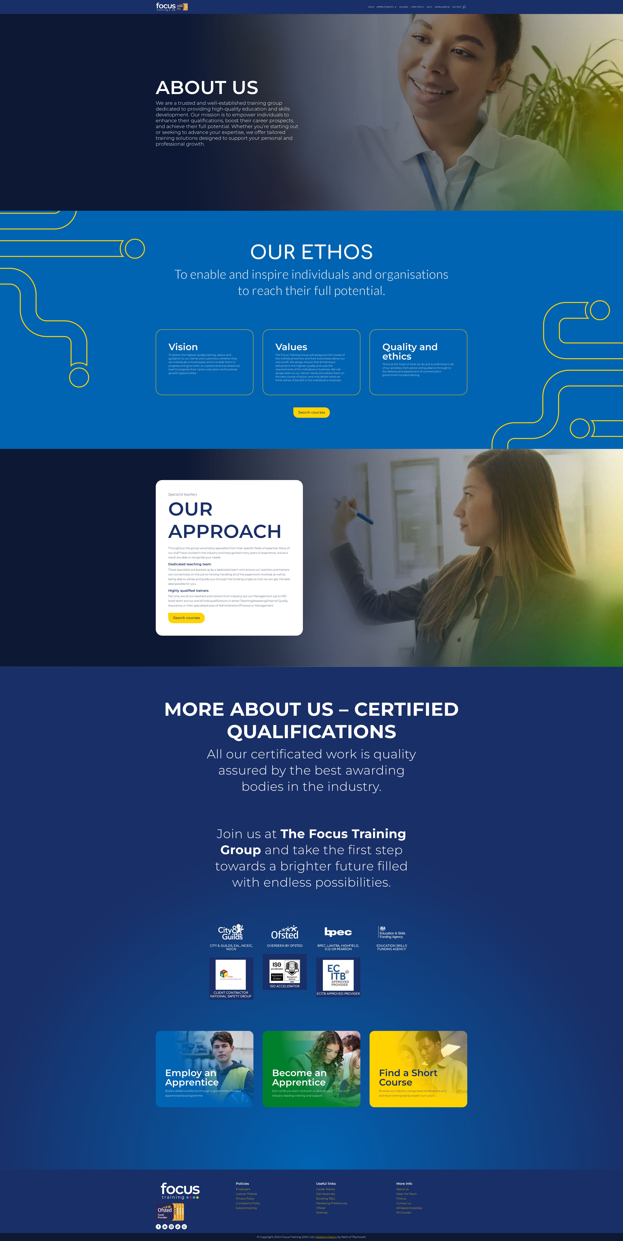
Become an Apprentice (299, 1077)
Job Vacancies (325, 1193)
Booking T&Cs (325, 1198)
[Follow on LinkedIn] (164, 1226)
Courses (403, 7)
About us (402, 1189)
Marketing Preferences (331, 1203)
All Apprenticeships (409, 1208)
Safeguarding (442, 7)
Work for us (417, 7)
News (429, 7)
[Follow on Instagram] (171, 1226)
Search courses (311, 412)
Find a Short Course (408, 1077)
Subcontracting (246, 1208)
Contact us (403, 1203)
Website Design (326, 1237)
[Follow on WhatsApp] (184, 1226)
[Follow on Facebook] (158, 1226)
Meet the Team (406, 1193)
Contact (456, 7)
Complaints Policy (248, 1203)
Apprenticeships (385, 7)
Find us (401, 1198)
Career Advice (325, 1189)
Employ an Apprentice (192, 1077)
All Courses (403, 1212)
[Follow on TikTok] (177, 1226)
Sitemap (322, 1212)
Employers (243, 1189)
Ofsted (320, 1208)
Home (371, 7)
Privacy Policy (245, 1198)
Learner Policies (246, 1193)
